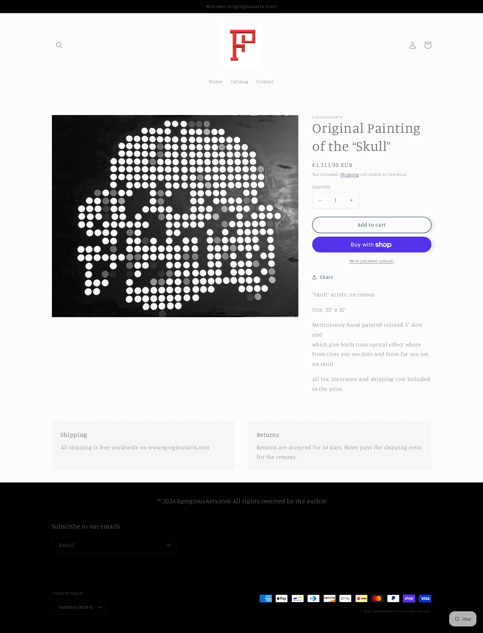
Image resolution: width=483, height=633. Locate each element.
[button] (59, 45)
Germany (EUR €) (76, 607)
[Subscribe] (167, 545)
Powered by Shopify (414, 611)
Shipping (349, 174)
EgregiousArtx (385, 611)
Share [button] (326, 277)
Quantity (321, 187)
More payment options (372, 260)
